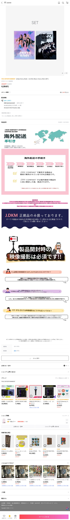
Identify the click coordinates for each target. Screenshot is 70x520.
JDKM (9, 3)
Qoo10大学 (37, 503)
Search (63, 3)
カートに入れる (44, 517)
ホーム (55, 503)
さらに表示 (36, 358)
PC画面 (32, 503)
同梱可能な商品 (5, 432)
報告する (3, 498)
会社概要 (3, 503)
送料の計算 (19, 103)
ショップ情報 (34, 415)
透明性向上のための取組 (6, 505)
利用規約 (9, 503)
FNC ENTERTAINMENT (8, 79)
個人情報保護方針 (16, 503)
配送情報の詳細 (5, 113)
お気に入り (4, 518)
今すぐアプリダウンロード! (47, 503)
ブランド (34, 378)
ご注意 (3, 492)
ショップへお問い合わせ (35, 372)
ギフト (15, 518)
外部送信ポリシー (25, 503)
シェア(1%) (9, 518)
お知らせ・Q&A (34, 365)
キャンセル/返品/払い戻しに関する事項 (11, 116)
